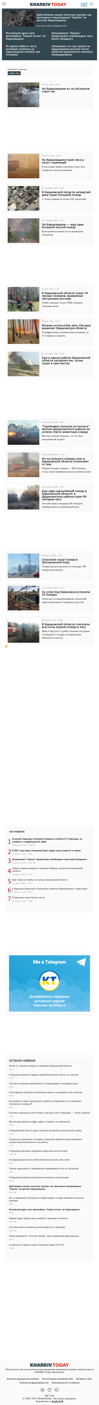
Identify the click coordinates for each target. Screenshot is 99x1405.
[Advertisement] (49, 133)
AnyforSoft (57, 1401)
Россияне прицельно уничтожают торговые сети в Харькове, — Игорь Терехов (49, 1112)
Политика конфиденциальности (33, 1382)
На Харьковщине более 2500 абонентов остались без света (39, 1159)
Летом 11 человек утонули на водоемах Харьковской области (40, 1065)
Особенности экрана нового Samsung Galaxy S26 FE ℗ (36, 1244)
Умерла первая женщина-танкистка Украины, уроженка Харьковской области (47, 869)
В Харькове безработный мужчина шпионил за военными (39, 1177)
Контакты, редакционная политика (23, 1378)
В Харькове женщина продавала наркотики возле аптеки (38, 1150)
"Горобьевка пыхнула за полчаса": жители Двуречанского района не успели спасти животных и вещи (66, 429)
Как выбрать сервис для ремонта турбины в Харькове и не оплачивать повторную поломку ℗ (45, 1102)
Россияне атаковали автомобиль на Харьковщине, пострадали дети (43, 1083)
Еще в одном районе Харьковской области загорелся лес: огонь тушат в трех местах (66, 360)
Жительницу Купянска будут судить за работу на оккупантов (39, 1121)
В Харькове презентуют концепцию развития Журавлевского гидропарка (49, 888)
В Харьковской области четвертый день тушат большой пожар (66, 193)
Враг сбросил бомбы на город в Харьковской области (39, 879)
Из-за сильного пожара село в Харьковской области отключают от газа (65, 461)
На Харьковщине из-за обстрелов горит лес (66, 89)
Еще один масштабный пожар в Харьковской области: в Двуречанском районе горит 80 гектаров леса (64, 495)
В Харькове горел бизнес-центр (28, 897)
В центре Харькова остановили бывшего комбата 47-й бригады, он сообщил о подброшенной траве (47, 840)
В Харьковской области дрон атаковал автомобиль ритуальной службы (45, 1130)
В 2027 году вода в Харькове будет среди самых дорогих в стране (46, 850)
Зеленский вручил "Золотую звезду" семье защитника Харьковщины (44, 1235)
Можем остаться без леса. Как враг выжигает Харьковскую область (66, 326)
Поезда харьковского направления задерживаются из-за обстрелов (44, 1168)
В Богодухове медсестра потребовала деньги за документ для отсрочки (45, 1092)
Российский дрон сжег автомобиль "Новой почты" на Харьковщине (26, 35)
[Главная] (48, 4)
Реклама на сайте (84, 1378)
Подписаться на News (6, 646)
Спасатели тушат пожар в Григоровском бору (60, 560)
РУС (52, 1395)
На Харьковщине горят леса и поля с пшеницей (63, 161)
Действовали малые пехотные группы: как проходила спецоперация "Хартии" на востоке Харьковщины (64, 17)
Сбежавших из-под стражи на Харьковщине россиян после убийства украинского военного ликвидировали (72, 50)
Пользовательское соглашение (66, 1382)
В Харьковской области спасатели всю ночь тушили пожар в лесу (66, 625)
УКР (84, 4)
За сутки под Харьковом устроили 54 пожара (66, 593)
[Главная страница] (49, 1365)
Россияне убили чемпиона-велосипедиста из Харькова (37, 1227)
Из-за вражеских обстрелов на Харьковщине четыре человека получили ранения (46, 1199)
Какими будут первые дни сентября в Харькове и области (38, 1218)
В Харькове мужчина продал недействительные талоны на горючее (44, 1074)
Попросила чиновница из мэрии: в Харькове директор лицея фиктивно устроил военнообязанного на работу (45, 1140)
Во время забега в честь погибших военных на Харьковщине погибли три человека (23, 50)
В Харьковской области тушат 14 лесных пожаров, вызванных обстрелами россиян (65, 295)
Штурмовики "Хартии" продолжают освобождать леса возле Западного (72, 35)
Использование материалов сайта (57, 1378)
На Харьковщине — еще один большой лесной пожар (63, 225)
